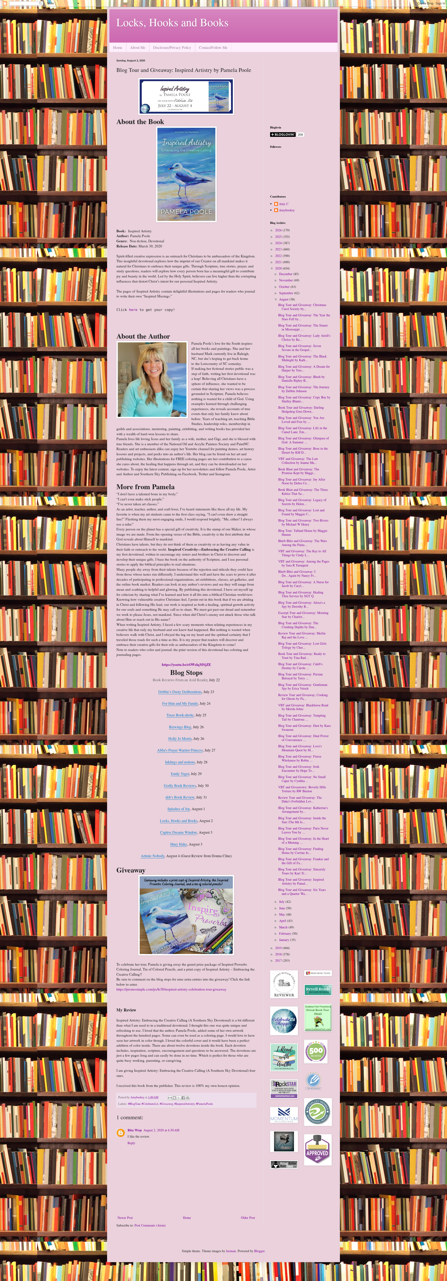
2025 (279, 236)
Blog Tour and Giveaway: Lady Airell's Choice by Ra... (304, 337)
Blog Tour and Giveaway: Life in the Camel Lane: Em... (302, 430)
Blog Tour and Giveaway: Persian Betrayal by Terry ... (300, 676)
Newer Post (125, 1217)
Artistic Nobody (152, 855)
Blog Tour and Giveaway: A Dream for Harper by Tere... (304, 368)
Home (117, 47)
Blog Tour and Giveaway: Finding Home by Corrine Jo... (300, 850)
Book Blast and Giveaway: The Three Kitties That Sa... (303, 491)
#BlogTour (134, 1104)
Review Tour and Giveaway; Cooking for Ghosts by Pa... (303, 697)
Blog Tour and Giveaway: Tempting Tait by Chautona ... (302, 717)
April (283, 920)
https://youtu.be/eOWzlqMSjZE (186, 664)
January (284, 939)
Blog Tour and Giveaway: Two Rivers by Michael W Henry (303, 522)
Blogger (259, 1251)
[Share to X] (178, 1098)
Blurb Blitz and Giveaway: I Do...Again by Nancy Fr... (297, 573)
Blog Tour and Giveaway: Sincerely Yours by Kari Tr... (301, 871)
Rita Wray (135, 1130)
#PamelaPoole (204, 1104)
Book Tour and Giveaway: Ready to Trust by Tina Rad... (301, 655)
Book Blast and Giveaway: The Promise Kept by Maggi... (298, 471)
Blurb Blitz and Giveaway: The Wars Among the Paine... (302, 543)
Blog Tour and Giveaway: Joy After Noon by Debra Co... (301, 481)
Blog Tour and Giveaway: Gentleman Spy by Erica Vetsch (302, 686)
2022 (279, 255)
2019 (279, 948)
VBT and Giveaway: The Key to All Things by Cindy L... (302, 553)
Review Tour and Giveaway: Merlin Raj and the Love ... (301, 635)
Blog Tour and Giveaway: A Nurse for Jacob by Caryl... (303, 584)
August (284, 299)
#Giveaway (166, 1104)
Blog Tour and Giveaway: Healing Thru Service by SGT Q (300, 594)
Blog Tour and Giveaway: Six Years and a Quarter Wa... (302, 891)
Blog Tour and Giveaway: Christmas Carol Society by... (302, 307)
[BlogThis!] (174, 1098)
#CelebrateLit (150, 1104)
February (285, 933)
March (283, 927)
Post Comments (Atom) (150, 1225)
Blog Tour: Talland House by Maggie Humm (302, 532)
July (282, 901)
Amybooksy (287, 210)
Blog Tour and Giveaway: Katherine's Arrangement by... (303, 810)
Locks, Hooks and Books (172, 21)
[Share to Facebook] (183, 1098)
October (285, 286)
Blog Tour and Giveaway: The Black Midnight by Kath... (302, 358)
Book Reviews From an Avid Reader (180, 679)
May (282, 914)
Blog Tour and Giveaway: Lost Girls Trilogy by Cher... (302, 645)
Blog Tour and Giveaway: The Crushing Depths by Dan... (298, 625)
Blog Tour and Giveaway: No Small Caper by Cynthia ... (302, 779)
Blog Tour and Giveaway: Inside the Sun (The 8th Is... (302, 820)
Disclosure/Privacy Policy (172, 47)
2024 (279, 243)
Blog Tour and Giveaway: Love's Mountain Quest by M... (300, 748)
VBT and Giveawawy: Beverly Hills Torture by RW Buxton (302, 789)
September (286, 293)
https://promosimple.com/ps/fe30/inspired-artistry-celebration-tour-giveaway (171, 989)
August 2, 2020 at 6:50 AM (161, 1130)
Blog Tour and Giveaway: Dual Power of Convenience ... (303, 738)
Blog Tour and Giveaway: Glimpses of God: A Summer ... (303, 440)
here (134, 310)
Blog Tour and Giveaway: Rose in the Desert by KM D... (303, 450)
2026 (279, 230)
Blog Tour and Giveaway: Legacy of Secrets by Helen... (302, 502)
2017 (279, 960)
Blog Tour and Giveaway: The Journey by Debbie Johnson (303, 389)
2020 (279, 268)
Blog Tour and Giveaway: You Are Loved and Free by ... (301, 419)
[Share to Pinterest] (187, 1098)
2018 (279, 954)
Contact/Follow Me (213, 47)
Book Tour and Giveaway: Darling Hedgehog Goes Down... (301, 409)
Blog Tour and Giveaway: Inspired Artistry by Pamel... (301, 881)
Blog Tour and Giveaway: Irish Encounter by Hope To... (298, 768)
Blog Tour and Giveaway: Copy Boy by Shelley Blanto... (304, 399)
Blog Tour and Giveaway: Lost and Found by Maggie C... (301, 512)
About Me (137, 47)
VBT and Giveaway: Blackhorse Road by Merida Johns (303, 707)
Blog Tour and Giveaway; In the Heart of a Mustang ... (303, 840)
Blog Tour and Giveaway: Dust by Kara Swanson (304, 727)
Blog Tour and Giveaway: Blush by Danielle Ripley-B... (301, 378)
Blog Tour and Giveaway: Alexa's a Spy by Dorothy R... (301, 604)
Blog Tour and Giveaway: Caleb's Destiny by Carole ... (300, 666)
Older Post (248, 1217)
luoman (231, 1251)
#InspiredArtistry (184, 1104)
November (286, 280)
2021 (279, 262)
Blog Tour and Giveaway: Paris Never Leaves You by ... (303, 830)
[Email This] (170, 1098)
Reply (131, 1143)
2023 (279, 249)
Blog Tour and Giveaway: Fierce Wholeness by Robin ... (299, 758)
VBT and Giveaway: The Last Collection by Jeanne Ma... (298, 460)
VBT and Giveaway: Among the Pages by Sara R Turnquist (303, 563)
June (282, 908)
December (286, 274)
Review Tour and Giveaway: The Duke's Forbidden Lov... (300, 799)
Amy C (283, 204)
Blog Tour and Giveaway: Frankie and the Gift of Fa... (303, 861)
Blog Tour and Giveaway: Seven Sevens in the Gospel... (299, 348)
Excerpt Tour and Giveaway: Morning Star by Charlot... (303, 614)
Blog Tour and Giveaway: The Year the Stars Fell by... (304, 317)
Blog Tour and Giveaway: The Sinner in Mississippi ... (303, 327)
